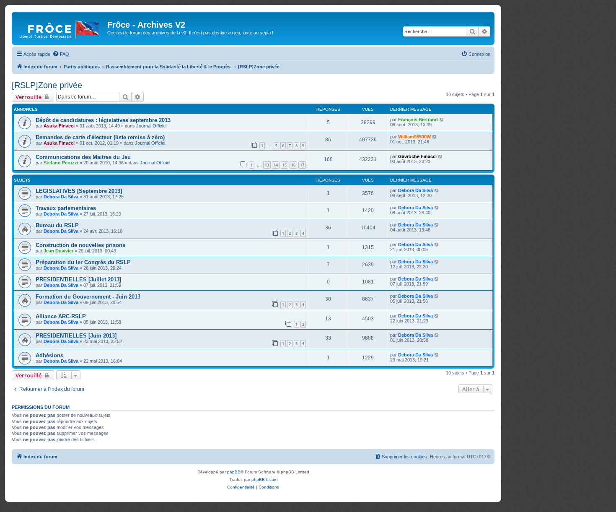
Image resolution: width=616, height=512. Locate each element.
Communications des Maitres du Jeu (83, 157)
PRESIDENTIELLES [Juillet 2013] (78, 279)
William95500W (414, 136)
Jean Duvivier (58, 250)
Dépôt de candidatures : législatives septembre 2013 (103, 120)
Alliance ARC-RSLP (61, 316)
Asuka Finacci (59, 125)
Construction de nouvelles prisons (80, 245)
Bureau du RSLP (57, 225)
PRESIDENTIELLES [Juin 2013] (76, 336)
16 (293, 165)
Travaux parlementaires (66, 208)
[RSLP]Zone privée (47, 85)
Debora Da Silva (61, 196)
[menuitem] (60, 54)
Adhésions (49, 355)
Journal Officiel (151, 125)
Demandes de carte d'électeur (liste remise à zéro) (100, 137)
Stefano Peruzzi (61, 162)
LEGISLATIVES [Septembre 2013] (79, 191)
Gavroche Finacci (417, 156)
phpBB (234, 472)
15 (284, 165)
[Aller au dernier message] (442, 119)
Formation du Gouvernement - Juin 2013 (88, 297)
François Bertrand (418, 119)
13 (267, 165)
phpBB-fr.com (264, 479)
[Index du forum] (60, 27)
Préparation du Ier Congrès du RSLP (83, 262)
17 (302, 165)
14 (276, 165)
